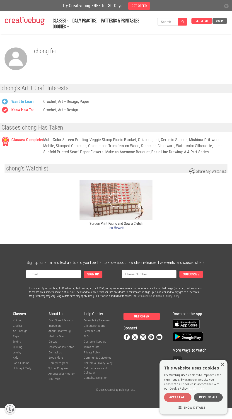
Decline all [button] (208, 397)
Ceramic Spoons (174, 139)
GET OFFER (202, 20)
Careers (52, 341)
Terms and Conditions (149, 296)
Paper (84, 101)
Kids (15, 357)
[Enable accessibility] (10, 409)
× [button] (222, 364)
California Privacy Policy (98, 363)
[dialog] (193, 387)
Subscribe (191, 274)
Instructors (54, 325)
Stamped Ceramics (71, 145)
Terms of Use (91, 347)
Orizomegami (148, 139)
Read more (196, 389)
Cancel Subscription (95, 377)
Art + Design (68, 101)
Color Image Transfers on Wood (113, 145)
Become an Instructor (61, 347)
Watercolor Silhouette (194, 145)
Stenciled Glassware (157, 145)
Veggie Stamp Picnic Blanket (112, 139)
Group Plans (55, 357)
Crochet (49, 101)
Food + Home (21, 363)
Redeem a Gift (92, 331)
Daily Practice (84, 21)
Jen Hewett (116, 228)
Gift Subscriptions (94, 325)
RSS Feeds (54, 379)
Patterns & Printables (120, 21)
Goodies (59, 27)
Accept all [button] (177, 397)
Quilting (17, 347)
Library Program (58, 363)
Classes (59, 21)
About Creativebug (59, 331)
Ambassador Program (61, 373)
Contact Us (55, 352)
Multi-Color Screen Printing (65, 139)
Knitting (17, 320)
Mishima (196, 139)
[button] (193, 407)
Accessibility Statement (97, 320)
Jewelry (17, 352)
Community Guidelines (97, 357)
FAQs (87, 336)
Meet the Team (56, 336)
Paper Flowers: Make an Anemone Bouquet (115, 151)
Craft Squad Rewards (61, 320)
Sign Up (93, 274)
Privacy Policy (172, 296)
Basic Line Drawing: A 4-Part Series (180, 151)
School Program (58, 368)
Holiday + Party (22, 368)
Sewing (17, 341)
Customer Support (95, 341)
